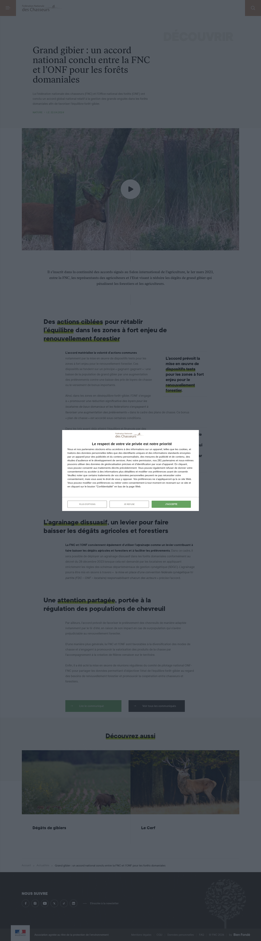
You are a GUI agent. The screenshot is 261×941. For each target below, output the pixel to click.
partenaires (88, 449)
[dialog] (130, 470)
